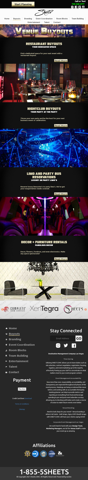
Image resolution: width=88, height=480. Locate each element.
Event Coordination (44, 19)
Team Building (78, 19)
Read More (61, 60)
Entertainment (34, 22)
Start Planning (23, 4)
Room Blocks (62, 19)
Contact (56, 22)
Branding (28, 19)
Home (6, 19)
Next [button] (85, 309)
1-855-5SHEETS (44, 472)
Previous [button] (2, 309)
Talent (47, 22)
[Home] (44, 12)
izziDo (68, 477)
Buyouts (16, 19)
